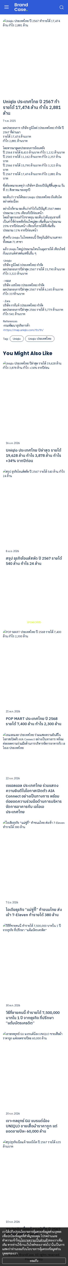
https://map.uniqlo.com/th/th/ (24, 330)
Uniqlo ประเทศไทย (39, 338)
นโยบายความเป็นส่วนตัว (34, 1240)
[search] (61, 7)
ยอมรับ (34, 1261)
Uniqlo (17, 338)
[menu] (6, 7)
